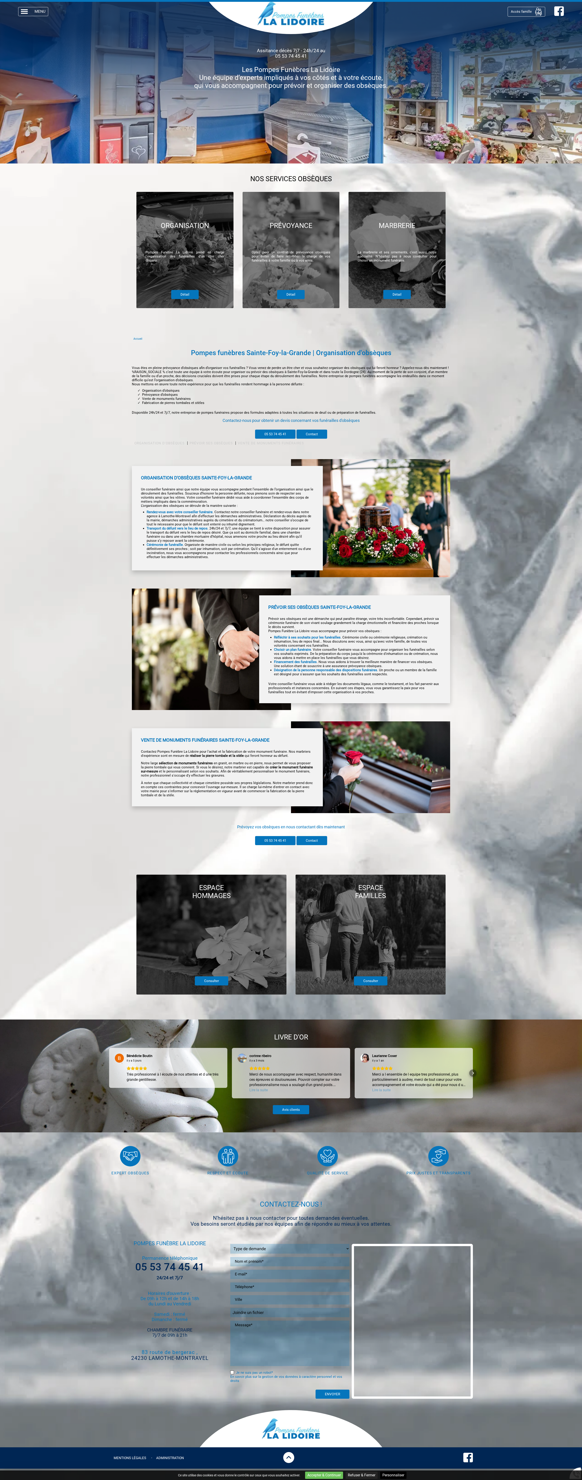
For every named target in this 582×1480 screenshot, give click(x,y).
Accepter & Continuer (324, 1475)
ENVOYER (332, 1394)
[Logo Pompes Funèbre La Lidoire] (291, 13)
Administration (170, 1458)
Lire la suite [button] (258, 1090)
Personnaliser (393, 1475)
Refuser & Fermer (361, 1475)
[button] (109, 1073)
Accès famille (521, 12)
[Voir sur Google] (119, 1058)
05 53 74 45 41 (291, 56)
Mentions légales (130, 1458)
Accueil (137, 338)
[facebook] (559, 15)
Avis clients (291, 1110)
